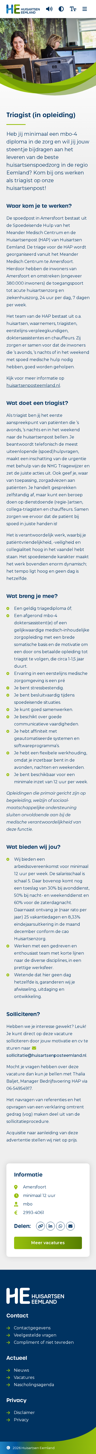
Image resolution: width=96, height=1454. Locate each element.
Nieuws (21, 1370)
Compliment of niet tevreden (44, 1342)
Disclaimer (24, 1412)
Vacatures (24, 1377)
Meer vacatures (48, 1242)
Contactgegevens (32, 1327)
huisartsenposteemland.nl (33, 385)
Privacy (21, 1419)
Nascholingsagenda (34, 1384)
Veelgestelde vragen (35, 1335)
